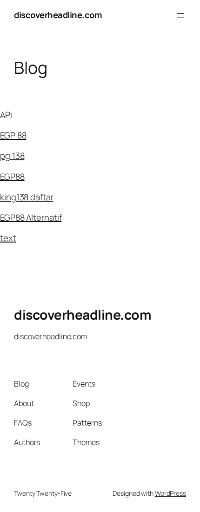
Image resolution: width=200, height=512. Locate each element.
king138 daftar (26, 197)
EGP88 (12, 177)
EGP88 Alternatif (30, 217)
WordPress (170, 493)
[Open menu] (180, 15)
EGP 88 (13, 135)
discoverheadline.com (58, 15)
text (8, 238)
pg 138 (12, 156)
